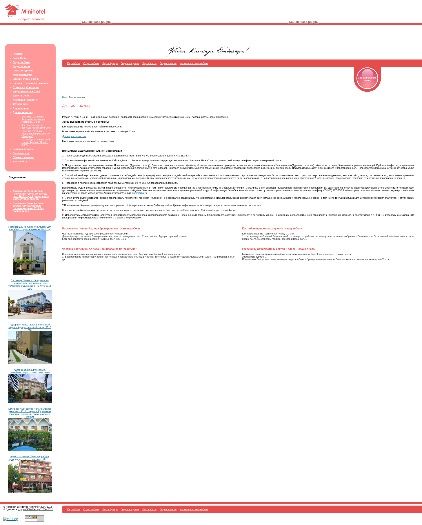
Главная (17, 54)
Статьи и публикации (26, 87)
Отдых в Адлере (23, 70)
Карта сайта (20, 161)
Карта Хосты (149, 63)
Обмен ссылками (23, 157)
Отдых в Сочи (21, 62)
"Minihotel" (34, 506)
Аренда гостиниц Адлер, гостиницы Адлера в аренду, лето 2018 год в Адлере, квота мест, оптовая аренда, (31, 195)
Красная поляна (22, 74)
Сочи (64, 97)
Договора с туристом (74, 136)
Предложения (21, 153)
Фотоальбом (20, 104)
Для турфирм (21, 108)
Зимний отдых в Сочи (26, 79)
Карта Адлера (110, 63)
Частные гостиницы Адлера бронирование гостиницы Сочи (34, 119)
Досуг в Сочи (21, 95)
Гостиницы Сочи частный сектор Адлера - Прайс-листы (36, 142)
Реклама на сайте (23, 149)
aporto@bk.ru (139, 193)
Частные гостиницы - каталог (30, 83)
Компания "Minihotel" (25, 99)
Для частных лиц (23, 112)
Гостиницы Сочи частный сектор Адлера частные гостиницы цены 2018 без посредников (28, 207)
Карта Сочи (19, 58)
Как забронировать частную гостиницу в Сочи (36, 126)
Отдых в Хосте (21, 66)
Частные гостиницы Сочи (194, 63)
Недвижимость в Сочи (26, 91)
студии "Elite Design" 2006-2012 (35, 509)
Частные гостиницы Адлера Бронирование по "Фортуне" (36, 134)
